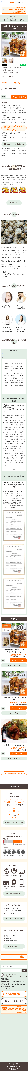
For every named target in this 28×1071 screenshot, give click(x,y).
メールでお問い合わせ (15, 1001)
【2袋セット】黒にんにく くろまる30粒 (14, 698)
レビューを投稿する (15, 144)
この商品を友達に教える (8, 70)
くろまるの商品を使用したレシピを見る (14, 773)
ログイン (20, 2)
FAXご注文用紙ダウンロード (15, 994)
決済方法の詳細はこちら (15, 893)
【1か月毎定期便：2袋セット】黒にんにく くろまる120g (14, 651)
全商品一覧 (12, 16)
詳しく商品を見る (15, 665)
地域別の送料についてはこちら (15, 822)
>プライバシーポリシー (14, 1064)
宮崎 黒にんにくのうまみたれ (14, 745)
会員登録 (12, 2)
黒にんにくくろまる (7, 18)
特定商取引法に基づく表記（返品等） (11, 68)
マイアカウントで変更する (15, 918)
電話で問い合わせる (15, 946)
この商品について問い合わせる (9, 72)
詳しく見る (15, 202)
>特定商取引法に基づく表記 (14, 1066)
